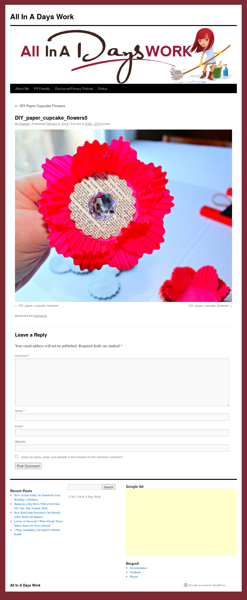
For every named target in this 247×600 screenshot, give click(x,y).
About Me (22, 88)
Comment (22, 355)
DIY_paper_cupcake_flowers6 (208, 305)
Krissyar (24, 124)
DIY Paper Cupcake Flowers (40, 105)
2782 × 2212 (93, 124)
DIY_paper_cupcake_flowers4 (38, 305)
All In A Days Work (42, 16)
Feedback (135, 572)
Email (19, 426)
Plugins (134, 576)
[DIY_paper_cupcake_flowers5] (123, 216)
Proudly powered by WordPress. (207, 585)
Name (20, 411)
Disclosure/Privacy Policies (74, 88)
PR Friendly (42, 88)
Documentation (138, 568)
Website (20, 441)
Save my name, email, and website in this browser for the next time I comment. (72, 457)
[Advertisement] (186, 522)
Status (102, 88)
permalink (40, 315)
